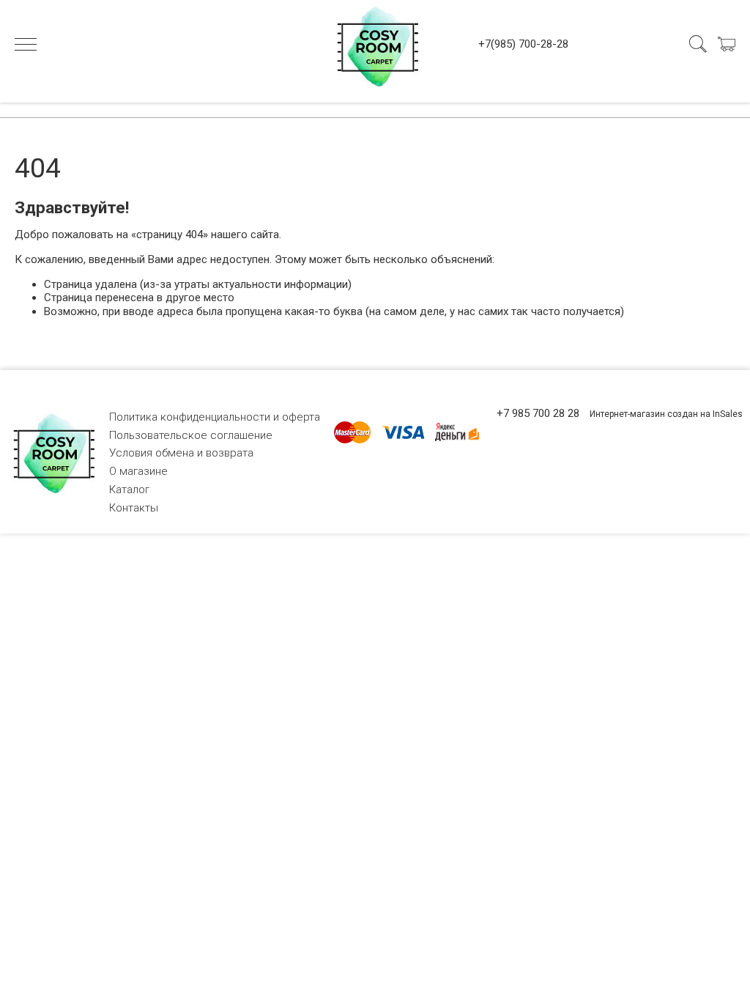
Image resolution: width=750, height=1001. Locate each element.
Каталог (129, 489)
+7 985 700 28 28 (538, 413)
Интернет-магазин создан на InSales (666, 414)
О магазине (138, 471)
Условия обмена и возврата (181, 452)
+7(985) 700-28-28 (523, 44)
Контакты (133, 507)
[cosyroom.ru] (375, 44)
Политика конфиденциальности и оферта (214, 417)
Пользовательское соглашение (190, 435)
